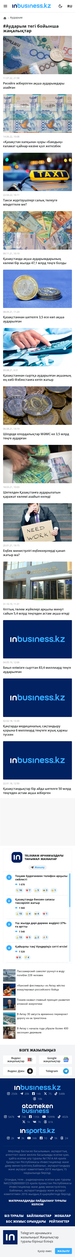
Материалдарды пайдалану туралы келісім (37, 1208)
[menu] (5, 6)
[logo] (33, 6)
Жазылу (63, 1251)
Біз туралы (14, 1222)
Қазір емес (45, 1251)
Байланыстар (39, 1222)
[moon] (60, 6)
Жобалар (62, 1222)
